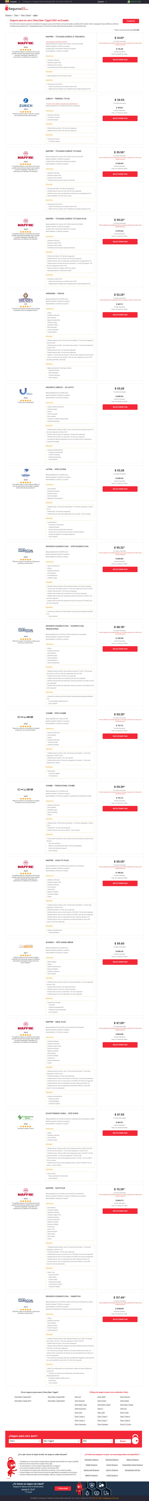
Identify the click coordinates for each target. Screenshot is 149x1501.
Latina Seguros (112, 1475)
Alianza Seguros (133, 1460)
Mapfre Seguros (91, 1475)
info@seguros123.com (111, 1498)
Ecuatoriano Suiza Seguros (132, 1465)
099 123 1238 (96, 1498)
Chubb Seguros (91, 1465)
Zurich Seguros (112, 1465)
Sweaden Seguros (91, 1460)
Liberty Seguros (112, 1470)
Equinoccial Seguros (91, 1470)
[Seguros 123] (74, 8)
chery (16, 15)
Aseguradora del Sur (132, 1470)
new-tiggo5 (26, 15)
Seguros (8, 15)
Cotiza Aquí (63, 1488)
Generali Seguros (112, 1460)
